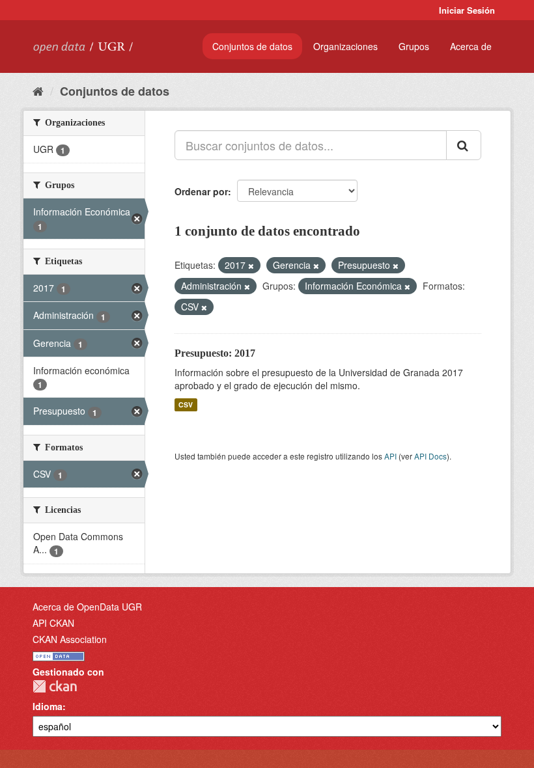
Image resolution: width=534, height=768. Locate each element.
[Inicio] (38, 90)
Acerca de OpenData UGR (87, 606)
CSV (185, 404)
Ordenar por (201, 191)
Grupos (414, 46)
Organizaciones (345, 46)
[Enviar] (463, 145)
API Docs (430, 455)
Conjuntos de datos (252, 46)
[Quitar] (251, 265)
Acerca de (471, 46)
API (390, 455)
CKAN (55, 686)
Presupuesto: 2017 (215, 353)
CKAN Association (70, 639)
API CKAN (53, 622)
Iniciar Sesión (467, 10)
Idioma (48, 706)
